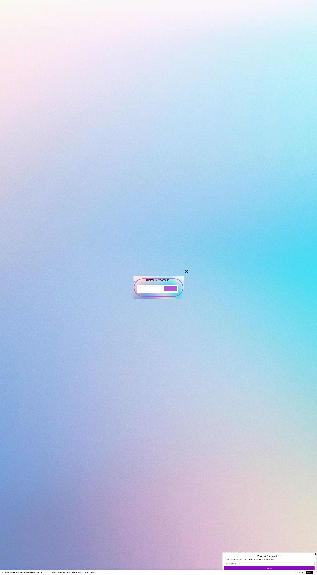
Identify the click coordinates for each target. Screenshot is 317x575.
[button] (186, 271)
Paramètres (300, 572)
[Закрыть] (315, 572)
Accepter (309, 572)
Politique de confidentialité (88, 572)
